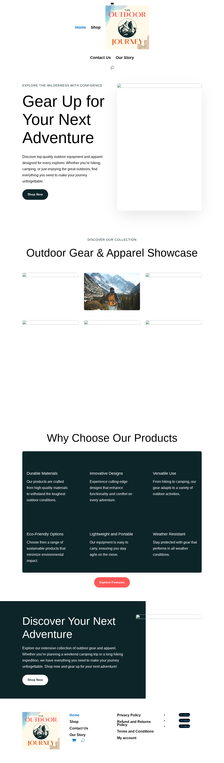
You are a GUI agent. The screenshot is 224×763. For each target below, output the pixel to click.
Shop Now (35, 194)
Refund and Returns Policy (134, 723)
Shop (96, 27)
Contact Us (100, 57)
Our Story (125, 57)
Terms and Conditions (135, 731)
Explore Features (112, 582)
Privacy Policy (129, 715)
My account (126, 738)
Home (80, 27)
